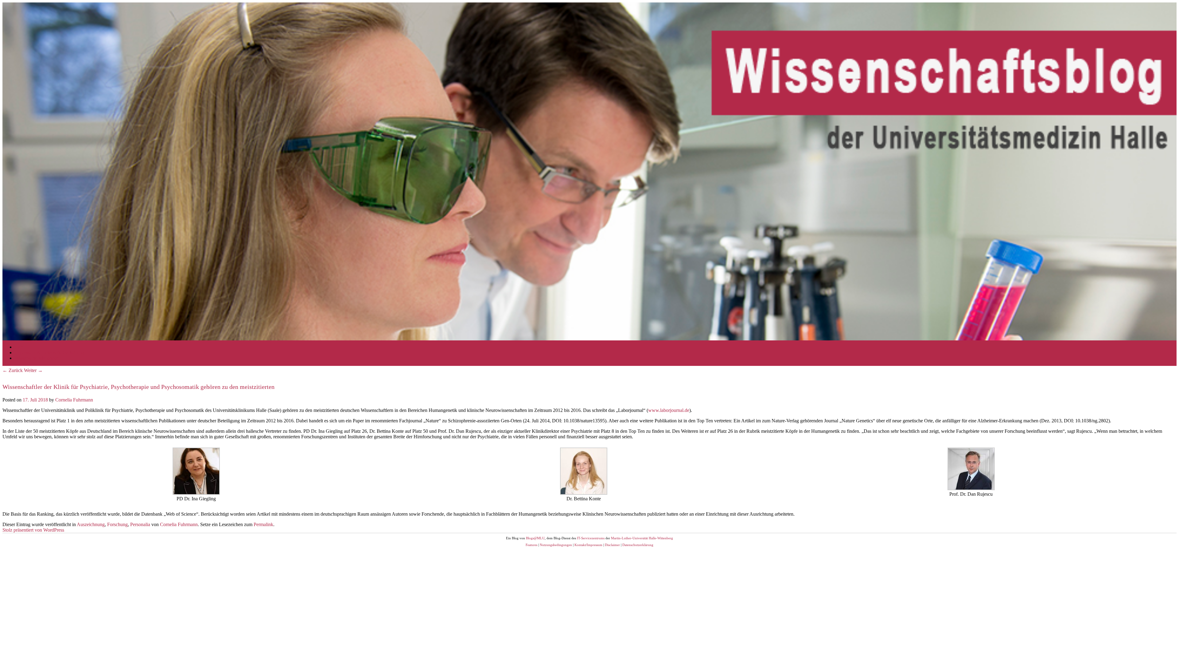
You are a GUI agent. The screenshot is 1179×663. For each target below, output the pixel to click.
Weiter (33, 370)
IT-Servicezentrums (591, 538)
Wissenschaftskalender (36, 358)
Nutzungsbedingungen (556, 545)
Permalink (263, 524)
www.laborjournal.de (668, 410)
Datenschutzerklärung (637, 545)
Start (19, 347)
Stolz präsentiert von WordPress (33, 530)
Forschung (117, 524)
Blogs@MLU (535, 538)
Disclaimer (612, 545)
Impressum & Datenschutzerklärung (49, 352)
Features (531, 545)
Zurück (12, 370)
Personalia (140, 524)
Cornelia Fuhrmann (74, 399)
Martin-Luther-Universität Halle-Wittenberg (642, 538)
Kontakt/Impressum (588, 545)
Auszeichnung (91, 524)
